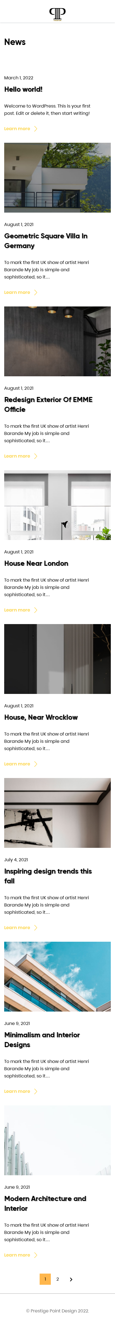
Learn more (17, 129)
